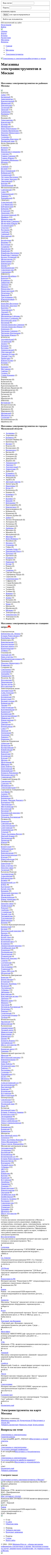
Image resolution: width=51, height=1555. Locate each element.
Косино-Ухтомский (8, 257)
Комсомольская (7, 642)
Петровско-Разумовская (10, 817)
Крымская (5, 1178)
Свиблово (5, 232)
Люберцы (10, 528)
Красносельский (7, 101)
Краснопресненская (9, 855)
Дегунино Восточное (9, 177)
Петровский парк (8, 1066)
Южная (4, 842)
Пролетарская (6, 954)
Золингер (5, 1300)
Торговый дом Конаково (11, 1321)
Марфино (5, 217)
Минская (4, 1055)
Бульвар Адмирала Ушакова (12, 1112)
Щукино (4, 162)
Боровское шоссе (8, 1049)
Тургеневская (6, 918)
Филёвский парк (7, 141)
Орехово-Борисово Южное (12, 327)
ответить (4, 1441)
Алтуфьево (5, 792)
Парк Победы (6, 766)
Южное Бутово (7, 360)
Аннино (4, 794)
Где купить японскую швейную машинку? (18, 1460)
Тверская (4, 731)
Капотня (4, 278)
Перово (4, 266)
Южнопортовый (7, 299)
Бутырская (5, 982)
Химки (8, 598)
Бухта (3, 1310)
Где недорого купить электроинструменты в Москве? (22, 1480)
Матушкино (6, 369)
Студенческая (6, 1102)
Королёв (9, 501)
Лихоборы (5, 1182)
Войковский (6, 173)
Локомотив (5, 1184)
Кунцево (4, 124)
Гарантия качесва (8, 1437)
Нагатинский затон (9, 320)
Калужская (5, 887)
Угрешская (5, 1207)
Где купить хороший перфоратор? (14, 1449)
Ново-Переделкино (9, 129)
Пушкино (10, 558)
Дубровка (5, 990)
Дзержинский (11, 463)
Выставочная (6, 1087)
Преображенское (7, 268)
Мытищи (9, 537)
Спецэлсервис (6, 1384)
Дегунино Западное (9, 179)
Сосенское (5, 417)
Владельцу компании (14, 1532)
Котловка (5, 348)
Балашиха (10, 437)
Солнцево (5, 137)
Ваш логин (7, 3)
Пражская (5, 821)
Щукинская (5, 973)
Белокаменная (6, 1154)
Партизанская (6, 769)
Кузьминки (5, 280)
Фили (3, 1106)
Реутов (8, 564)
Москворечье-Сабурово (10, 316)
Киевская (5, 752)
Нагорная (5, 811)
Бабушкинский (7, 207)
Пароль (6, 8)
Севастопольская (8, 826)
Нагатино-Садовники (10, 318)
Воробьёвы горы (7, 638)
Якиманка (5, 114)
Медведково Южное (9, 223)
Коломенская (6, 714)
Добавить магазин (13, 1530)
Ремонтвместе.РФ (8, 1279)
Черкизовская (6, 682)
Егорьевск (10, 473)
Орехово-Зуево (12, 549)
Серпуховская (6, 828)
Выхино (4, 933)
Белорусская (6, 699)
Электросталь (11, 615)
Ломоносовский (7, 350)
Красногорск (11, 507)
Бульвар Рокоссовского (10, 636)
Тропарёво (5, 674)
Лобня (8, 518)
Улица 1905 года (7, 971)
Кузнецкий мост (7, 941)
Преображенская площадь (11, 659)
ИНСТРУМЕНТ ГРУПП (11, 1496)
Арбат (3, 95)
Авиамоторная (7, 1028)
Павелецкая (5, 724)
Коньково (5, 346)
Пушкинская (6, 956)
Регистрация (6, 25)
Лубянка (4, 651)
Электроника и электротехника (15, 59)
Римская (4, 1011)
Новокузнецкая (7, 720)
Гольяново (5, 247)
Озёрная (4, 1062)
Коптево (4, 183)
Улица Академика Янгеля (11, 834)
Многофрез (5, 1332)
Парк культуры (7, 657)
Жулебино (5, 935)
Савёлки (4, 371)
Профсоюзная (6, 906)
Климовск (10, 494)
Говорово (5, 1051)
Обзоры (4, 31)
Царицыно (5, 329)
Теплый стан (6, 914)
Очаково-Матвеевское (10, 131)
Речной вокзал (7, 726)
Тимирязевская (7, 830)
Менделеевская (7, 807)
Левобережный (7, 185)
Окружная (5, 1005)
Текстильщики (7, 297)
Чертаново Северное (9, 331)
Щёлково (9, 610)
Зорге (3, 1171)
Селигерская (6, 1013)
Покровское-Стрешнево (10, 152)
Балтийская (5, 1152)
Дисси (3, 1374)
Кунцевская (5, 756)
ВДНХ (3, 885)
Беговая (4, 929)
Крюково (4, 367)
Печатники (5, 293)
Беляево (4, 880)
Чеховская (5, 840)
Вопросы (4, 42)
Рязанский (5, 295)
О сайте (9, 1522)
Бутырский (5, 211)
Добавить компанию (9, 1470)
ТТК (3, 1342)
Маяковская (5, 718)
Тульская (4, 832)
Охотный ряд (6, 655)
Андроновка (6, 1150)
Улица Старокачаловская (11, 1123)
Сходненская (6, 963)
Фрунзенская (6, 680)
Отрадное (5, 228)
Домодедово (11, 469)
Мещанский (6, 103)
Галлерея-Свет (7, 1395)
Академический (7, 339)
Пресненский (6, 105)
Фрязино (9, 593)
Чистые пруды (7, 684)
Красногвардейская (9, 716)
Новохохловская (7, 1190)
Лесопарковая (6, 1116)
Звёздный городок (13, 482)
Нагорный (5, 323)
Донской (4, 312)
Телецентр (5, 1138)
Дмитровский (6, 181)
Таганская (5, 870)
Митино (4, 150)
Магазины (5, 40)
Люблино (5, 285)
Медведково (6, 895)
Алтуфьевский (7, 204)
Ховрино (4, 196)
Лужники (5, 1186)
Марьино (4, 287)
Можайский (6, 126)
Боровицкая (6, 798)
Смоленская (6, 781)
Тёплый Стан (6, 356)
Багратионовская (8, 1085)
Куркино (4, 148)
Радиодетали (26, 1420)
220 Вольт (5, 1268)
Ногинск (9, 543)
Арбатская (5, 743)
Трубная (4, 1017)
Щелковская (6, 785)
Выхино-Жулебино (8, 276)
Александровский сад (10, 1083)
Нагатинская (6, 809)
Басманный (5, 97)
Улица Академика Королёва (12, 1140)
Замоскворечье (7, 99)
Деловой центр (7, 1030)
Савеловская (6, 823)
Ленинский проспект (9, 893)
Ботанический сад (8, 882)
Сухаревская (6, 912)
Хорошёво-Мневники (10, 160)
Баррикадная (6, 927)
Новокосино (6, 263)
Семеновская (6, 777)
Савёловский (6, 190)
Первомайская (7, 771)
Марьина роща (7, 219)
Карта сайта (10, 1540)
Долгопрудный (12, 467)
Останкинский (7, 226)
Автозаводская (7, 691)
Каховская (5, 1129)
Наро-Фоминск (12, 539)
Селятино (10, 570)
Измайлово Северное (9, 255)
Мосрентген (6, 415)
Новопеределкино (8, 1060)
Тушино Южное (7, 158)
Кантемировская (7, 710)
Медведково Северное (10, 221)
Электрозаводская (8, 788)
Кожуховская (6, 994)
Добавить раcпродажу (10, 1425)
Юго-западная (6, 686)
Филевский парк (7, 1104)
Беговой (4, 169)
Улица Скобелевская (9, 1121)
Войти (3, 27)
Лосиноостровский (8, 215)
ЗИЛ (3, 1169)
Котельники (10, 503)
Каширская (5, 712)
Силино (4, 373)
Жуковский (10, 475)
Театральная (6, 733)
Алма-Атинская (7, 693)
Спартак (4, 960)
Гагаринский (6, 342)
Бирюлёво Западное (9, 306)
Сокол (3, 192)
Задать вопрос (38, 1425)
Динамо (4, 705)
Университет (6, 676)
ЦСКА (3, 1076)
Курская (4, 758)
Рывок (3, 1289)
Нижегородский (7, 291)
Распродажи (6, 38)
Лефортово (5, 282)
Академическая (7, 874)
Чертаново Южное (8, 335)
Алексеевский (6, 202)
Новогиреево (6, 261)
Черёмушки (5, 358)
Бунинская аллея (7, 1114)
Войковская (5, 703)
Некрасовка (5, 289)
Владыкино (5, 802)
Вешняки (4, 242)
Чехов (8, 604)
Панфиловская (7, 1197)
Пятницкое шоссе (8, 775)
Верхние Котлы (7, 1161)
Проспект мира (7, 868)
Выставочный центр (9, 1135)
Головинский (6, 175)
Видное (9, 444)
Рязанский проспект (9, 958)
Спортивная (6, 672)
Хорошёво (5, 1209)
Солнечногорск (12, 579)
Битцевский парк (8, 1110)
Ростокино (5, 230)
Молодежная (6, 762)
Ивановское (6, 249)
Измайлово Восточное (10, 253)
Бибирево (5, 209)
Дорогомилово (7, 120)
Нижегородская (7, 1188)
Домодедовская (7, 707)
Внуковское (5, 403)
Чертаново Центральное (11, 333)
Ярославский (6, 236)
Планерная (5, 950)
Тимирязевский (7, 194)
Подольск (10, 553)
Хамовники (5, 112)
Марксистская (6, 1032)
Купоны (4, 36)
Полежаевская (6, 952)
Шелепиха (5, 1079)
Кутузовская (6, 1093)
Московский (6, 413)
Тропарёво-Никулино (9, 139)
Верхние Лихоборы (9, 984)
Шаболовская (6, 920)
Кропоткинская (7, 648)
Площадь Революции (9, 773)
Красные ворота (7, 646)
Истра (8, 488)
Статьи (8, 1538)
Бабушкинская (7, 878)
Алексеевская (6, 876)
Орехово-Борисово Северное (12, 325)
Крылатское (6, 122)
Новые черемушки (8, 899)
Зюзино (4, 344)
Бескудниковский (8, 171)
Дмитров (9, 465)
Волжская (5, 986)
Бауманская (5, 745)
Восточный (5, 245)
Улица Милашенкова (9, 1142)
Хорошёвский (6, 198)
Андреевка (10, 433)
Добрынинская (7, 849)
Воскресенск (11, 450)
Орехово (4, 722)
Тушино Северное (8, 156)
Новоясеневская (7, 897)
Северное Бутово (8, 354)
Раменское (10, 562)
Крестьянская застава (9, 996)
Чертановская (6, 838)
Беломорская (6, 697)
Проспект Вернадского (10, 133)
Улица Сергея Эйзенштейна (12, 1144)
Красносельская (7, 644)
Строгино (5, 154)
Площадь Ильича (8, 1041)
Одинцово (10, 545)
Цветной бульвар (8, 836)
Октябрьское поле (8, 948)
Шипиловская (6, 1024)
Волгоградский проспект (11, 931)
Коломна (9, 499)
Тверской (4, 110)
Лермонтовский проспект (11, 946)
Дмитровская (6, 804)
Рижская (4, 908)
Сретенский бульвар (9, 1015)
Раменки (4, 135)
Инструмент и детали (37, 59)
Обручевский (6, 352)
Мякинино (5, 764)
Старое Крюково (7, 375)
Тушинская (5, 969)
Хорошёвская (6, 1074)
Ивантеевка (10, 486)
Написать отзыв (25, 1425)
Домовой (4, 1353)
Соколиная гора (7, 270)
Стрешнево (5, 1205)
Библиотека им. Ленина (10, 634)
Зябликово (5, 314)
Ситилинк (5, 1247)
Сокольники (6, 272)
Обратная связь (12, 1524)
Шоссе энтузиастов (9, 1045)
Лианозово (5, 213)
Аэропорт (5, 167)
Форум (4, 33)
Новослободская (7, 859)
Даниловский (6, 310)
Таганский (5, 107)
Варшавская (6, 1127)
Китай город (6, 889)
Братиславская (7, 979)
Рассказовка (6, 1070)
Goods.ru (4, 1363)
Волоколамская (7, 748)
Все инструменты (8, 1237)
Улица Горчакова (8, 1119)
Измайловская (6, 750)
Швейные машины (10, 1420)
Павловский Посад (13, 551)
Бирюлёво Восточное (9, 304)
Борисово (5, 977)
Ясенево (4, 363)
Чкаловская (5, 1022)
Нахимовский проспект (10, 813)
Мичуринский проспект (11, 1057)
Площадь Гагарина (8, 1199)
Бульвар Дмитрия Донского (12, 800)
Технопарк (5, 735)
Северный (5, 234)
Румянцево (5, 665)
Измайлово (5, 251)
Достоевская (6, 988)
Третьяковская (6, 916)
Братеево (4, 308)
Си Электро (6, 1258)
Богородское (6, 240)
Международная (7, 1095)
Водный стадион (8, 701)
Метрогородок (7, 259)
